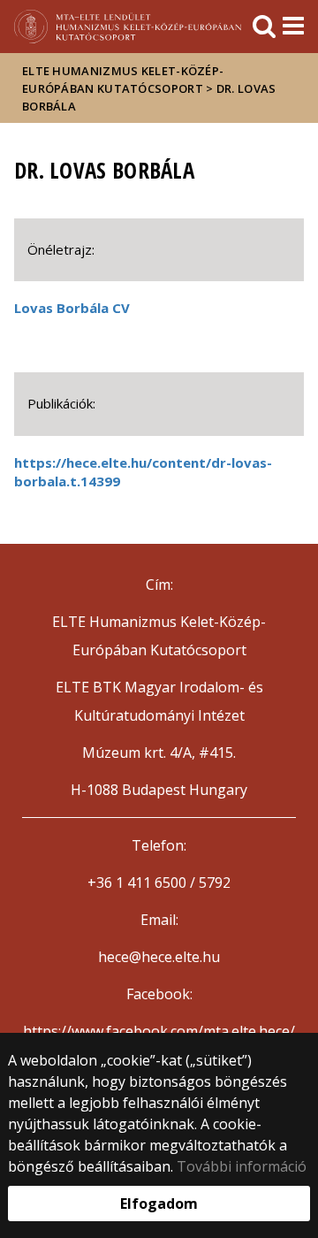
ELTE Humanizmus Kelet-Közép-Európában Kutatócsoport (122, 79)
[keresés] (264, 26)
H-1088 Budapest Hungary (159, 789)
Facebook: (159, 994)
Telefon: (159, 845)
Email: (159, 919)
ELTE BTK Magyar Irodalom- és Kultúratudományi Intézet (159, 701)
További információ (242, 1166)
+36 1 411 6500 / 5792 (159, 882)
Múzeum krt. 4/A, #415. (159, 752)
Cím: (159, 584)
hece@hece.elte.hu (159, 957)
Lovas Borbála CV (72, 308)
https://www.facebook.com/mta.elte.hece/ (159, 1031)
